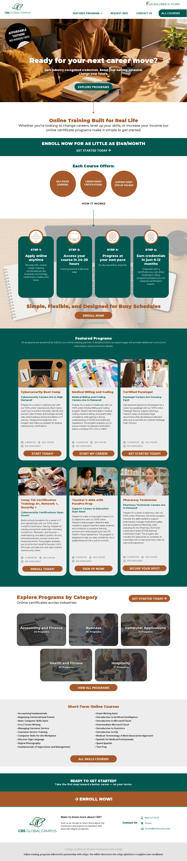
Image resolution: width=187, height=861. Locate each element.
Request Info (119, 13)
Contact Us (144, 13)
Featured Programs (86, 13)
